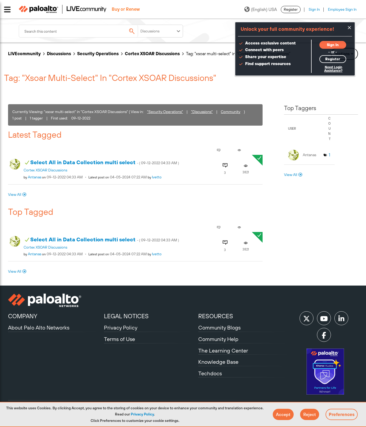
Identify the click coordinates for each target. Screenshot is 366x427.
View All (14, 194)
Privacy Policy (142, 414)
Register (291, 9)
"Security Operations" (165, 112)
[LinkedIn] (341, 318)
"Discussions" (202, 112)
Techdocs (210, 373)
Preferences (341, 414)
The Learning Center (223, 350)
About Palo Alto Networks (38, 327)
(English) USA (264, 9)
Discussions (59, 53)
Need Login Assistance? (333, 69)
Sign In (314, 9)
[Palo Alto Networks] (55, 300)
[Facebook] (324, 335)
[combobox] (83, 31)
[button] (283, 414)
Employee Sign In (342, 9)
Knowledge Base (218, 362)
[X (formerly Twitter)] (306, 318)
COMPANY (22, 316)
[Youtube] (324, 318)
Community (230, 112)
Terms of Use (119, 339)
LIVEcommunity (24, 53)
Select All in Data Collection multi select (104, 162)
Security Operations (98, 53)
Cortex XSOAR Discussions (152, 53)
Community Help (218, 339)
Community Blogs (219, 327)
